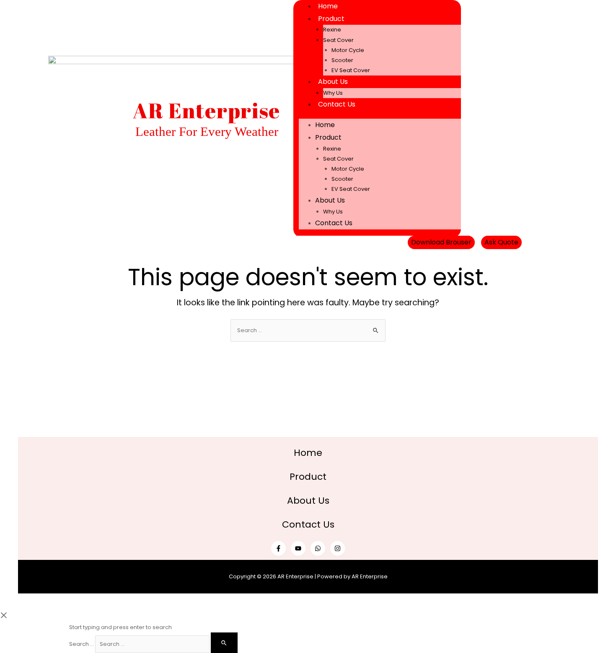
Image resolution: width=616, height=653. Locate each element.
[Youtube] (505, 118)
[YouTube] (298, 548)
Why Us (333, 93)
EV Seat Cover (350, 70)
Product (331, 18)
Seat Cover (338, 40)
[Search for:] (308, 330)
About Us (333, 81)
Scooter (342, 60)
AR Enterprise (206, 110)
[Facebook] (488, 118)
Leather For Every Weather (206, 131)
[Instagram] (337, 548)
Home (328, 6)
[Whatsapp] (521, 118)
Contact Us (336, 104)
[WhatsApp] (318, 548)
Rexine (332, 30)
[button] (441, 242)
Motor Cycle (347, 50)
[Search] (224, 642)
